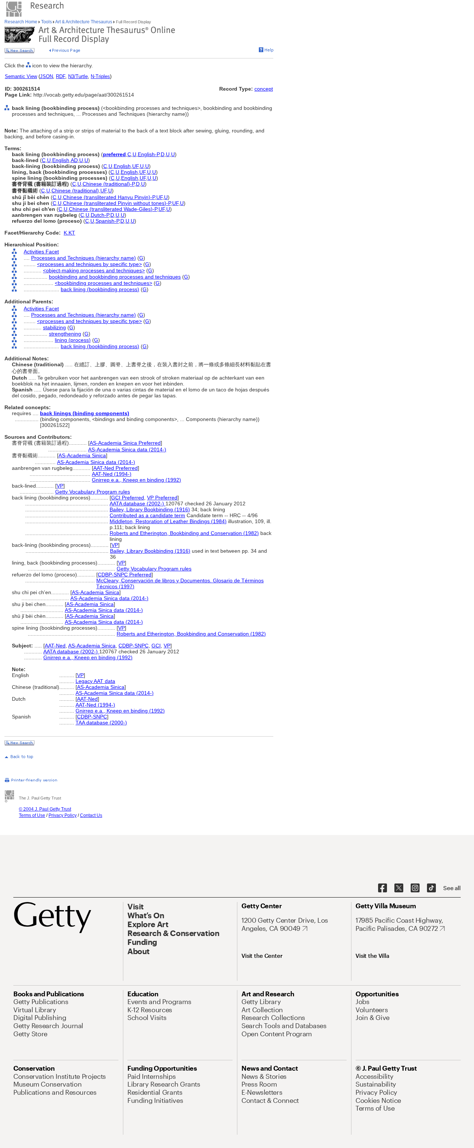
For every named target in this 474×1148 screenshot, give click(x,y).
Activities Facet (41, 252)
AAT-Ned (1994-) (111, 474)
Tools (46, 21)
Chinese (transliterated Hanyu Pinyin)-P (109, 197)
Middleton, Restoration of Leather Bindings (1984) (168, 521)
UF (135, 166)
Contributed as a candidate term (147, 515)
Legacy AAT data (95, 681)
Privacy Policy (63, 815)
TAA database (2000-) (101, 723)
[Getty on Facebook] (382, 888)
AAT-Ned (55, 646)
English (60, 160)
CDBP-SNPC (133, 646)
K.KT (69, 233)
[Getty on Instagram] (415, 888)
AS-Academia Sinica (82, 455)
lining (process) (73, 340)
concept (263, 89)
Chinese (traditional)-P (108, 184)
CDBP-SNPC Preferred (124, 575)
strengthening (65, 334)
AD (74, 160)
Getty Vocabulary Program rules (92, 492)
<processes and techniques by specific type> (89, 264)
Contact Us (91, 815)
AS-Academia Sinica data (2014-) (127, 449)
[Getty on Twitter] (398, 888)
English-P (148, 154)
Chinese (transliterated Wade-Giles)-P (113, 209)
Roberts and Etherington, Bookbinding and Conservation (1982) (184, 533)
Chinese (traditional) (75, 190)
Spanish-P (107, 221)
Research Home (21, 21)
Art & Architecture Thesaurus (83, 21)
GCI (156, 646)
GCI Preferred (127, 498)
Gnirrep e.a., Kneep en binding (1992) (136, 480)
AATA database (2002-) (138, 503)
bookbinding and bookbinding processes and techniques (115, 277)
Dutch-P (100, 215)
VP (60, 486)
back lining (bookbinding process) (100, 289)
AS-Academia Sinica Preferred (125, 443)
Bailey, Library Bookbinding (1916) (150, 509)
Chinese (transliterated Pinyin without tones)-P (117, 203)
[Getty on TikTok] (431, 888)
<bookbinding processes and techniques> (103, 283)
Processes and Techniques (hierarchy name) (83, 258)
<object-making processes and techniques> (94, 270)
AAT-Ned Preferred (115, 468)
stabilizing (54, 327)
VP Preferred (162, 498)
